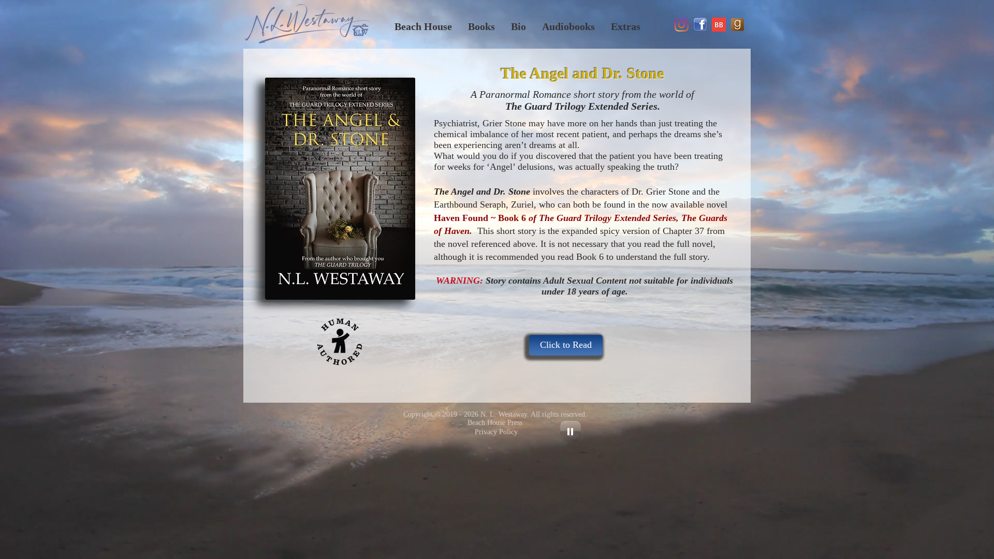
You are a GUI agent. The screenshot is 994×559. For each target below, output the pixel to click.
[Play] (570, 431)
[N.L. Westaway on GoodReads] (737, 25)
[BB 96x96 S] (719, 25)
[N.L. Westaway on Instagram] (682, 25)
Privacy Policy (496, 432)
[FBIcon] (700, 25)
